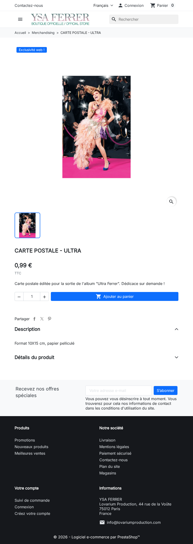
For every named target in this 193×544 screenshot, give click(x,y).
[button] (130, 5)
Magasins (107, 473)
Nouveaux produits (31, 446)
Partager (34, 319)
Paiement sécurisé (115, 453)
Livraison (107, 440)
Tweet (42, 319)
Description (27, 329)
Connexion (24, 507)
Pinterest (49, 319)
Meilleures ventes (30, 453)
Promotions (25, 440)
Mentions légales (114, 446)
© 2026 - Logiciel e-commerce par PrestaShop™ (96, 537)
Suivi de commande (32, 500)
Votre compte (27, 488)
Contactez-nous (29, 5)
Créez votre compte (32, 513)
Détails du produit (34, 357)
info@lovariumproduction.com (134, 522)
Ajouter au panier (115, 296)
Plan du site (109, 466)
